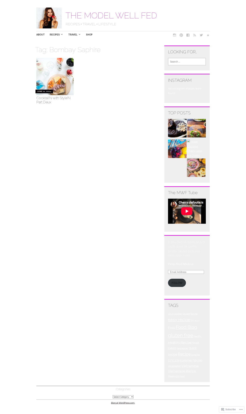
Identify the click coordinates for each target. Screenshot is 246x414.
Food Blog (186, 327)
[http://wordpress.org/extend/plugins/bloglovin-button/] (208, 35)
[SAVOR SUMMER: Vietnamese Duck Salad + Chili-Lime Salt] (196, 168)
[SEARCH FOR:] (187, 61)
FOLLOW (177, 282)
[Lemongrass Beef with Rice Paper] (196, 129)
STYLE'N (173, 360)
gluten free (180, 335)
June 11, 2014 (44, 91)
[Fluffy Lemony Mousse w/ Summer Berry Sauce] (177, 149)
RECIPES (55, 34)
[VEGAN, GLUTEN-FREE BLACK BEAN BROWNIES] (177, 129)
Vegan (197, 360)
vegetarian (174, 366)
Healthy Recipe (180, 342)
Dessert (186, 313)
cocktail (178, 313)
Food (171, 327)
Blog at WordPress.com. (123, 403)
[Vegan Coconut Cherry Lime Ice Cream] (196, 148)
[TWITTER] (201, 35)
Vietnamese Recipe (182, 371)
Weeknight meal (176, 376)
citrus (171, 313)
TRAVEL (72, 34)
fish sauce (195, 320)
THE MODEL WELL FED (111, 15)
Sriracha (195, 354)
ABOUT (40, 34)
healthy (197, 336)
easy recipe (179, 319)
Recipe (184, 354)
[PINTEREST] (181, 35)
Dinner (194, 313)
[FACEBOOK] (188, 35)
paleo (172, 348)
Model (195, 342)
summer (186, 360)
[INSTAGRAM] (174, 35)
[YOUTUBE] (194, 35)
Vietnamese (190, 366)
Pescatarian (182, 348)
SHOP (89, 34)
